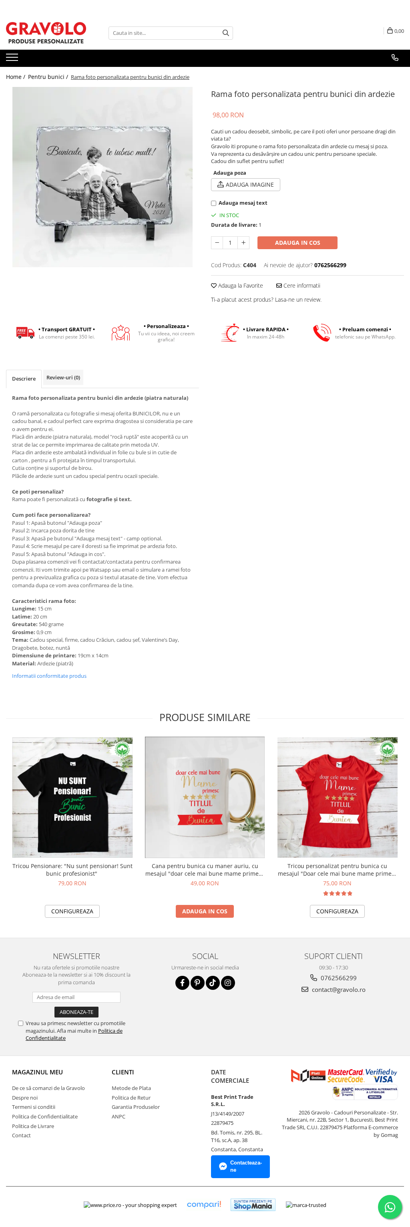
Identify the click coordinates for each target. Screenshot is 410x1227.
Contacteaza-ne (246, 1166)
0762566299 (338, 978)
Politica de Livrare (33, 1126)
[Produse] (13, 60)
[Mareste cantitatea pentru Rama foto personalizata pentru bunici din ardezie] (243, 242)
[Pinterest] (198, 983)
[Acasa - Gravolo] (46, 33)
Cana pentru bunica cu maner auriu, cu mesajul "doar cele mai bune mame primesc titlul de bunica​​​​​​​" (204, 869)
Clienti (123, 1072)
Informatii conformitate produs (49, 675)
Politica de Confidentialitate (45, 1116)
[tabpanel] (102, 177)
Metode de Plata (131, 1088)
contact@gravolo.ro (338, 989)
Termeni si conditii (33, 1106)
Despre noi (25, 1097)
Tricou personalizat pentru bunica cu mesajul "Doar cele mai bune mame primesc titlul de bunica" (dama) (337, 869)
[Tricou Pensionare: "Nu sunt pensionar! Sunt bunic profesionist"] (72, 797)
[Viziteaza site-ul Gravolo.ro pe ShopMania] (253, 1205)
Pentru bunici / (49, 77)
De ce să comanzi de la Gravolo (48, 1088)
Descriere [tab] (24, 378)
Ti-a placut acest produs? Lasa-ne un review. (266, 299)
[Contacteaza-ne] (395, 58)
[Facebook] (182, 983)
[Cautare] (226, 33)
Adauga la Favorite (240, 285)
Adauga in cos (297, 242)
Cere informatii (301, 285)
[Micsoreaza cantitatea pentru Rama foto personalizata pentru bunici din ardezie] (217, 242)
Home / (16, 77)
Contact (21, 1135)
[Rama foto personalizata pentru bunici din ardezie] (102, 177)
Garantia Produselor (136, 1106)
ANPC (118, 1116)
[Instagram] (228, 983)
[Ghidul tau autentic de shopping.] (203, 1205)
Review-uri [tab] (63, 377)
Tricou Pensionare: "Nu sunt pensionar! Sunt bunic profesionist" (72, 869)
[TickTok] (213, 983)
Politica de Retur (131, 1097)
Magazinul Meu (37, 1072)
